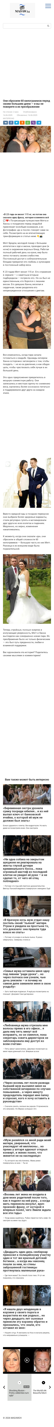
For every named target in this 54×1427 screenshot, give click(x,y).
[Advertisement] (27, 63)
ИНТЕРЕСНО (8, 118)
